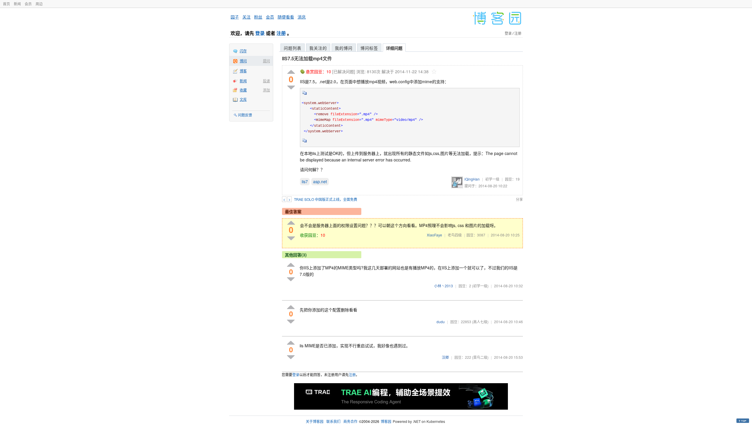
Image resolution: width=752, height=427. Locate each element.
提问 (266, 60)
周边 (39, 3)
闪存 (243, 50)
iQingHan (472, 178)
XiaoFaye (434, 234)
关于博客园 (314, 421)
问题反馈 (245, 114)
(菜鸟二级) (480, 357)
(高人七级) (480, 321)
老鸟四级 (455, 234)
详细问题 (394, 48)
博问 (243, 60)
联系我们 (333, 421)
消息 (302, 17)
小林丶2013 (443, 285)
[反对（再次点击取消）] (291, 87)
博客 (243, 70)
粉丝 (258, 17)
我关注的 (318, 48)
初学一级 (492, 178)
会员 (28, 3)
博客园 (386, 421)
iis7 (305, 181)
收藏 (243, 89)
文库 (243, 99)
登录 (260, 33)
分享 (519, 199)
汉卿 (445, 357)
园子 (235, 17)
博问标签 (369, 48)
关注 (246, 17)
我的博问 (343, 48)
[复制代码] (305, 95)
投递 (266, 80)
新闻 (17, 3)
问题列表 (292, 48)
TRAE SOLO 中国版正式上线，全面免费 (325, 199)
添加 (266, 89)
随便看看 (286, 17)
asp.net (320, 181)
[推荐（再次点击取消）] (291, 72)
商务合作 (350, 421)
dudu (441, 321)
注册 (281, 33)
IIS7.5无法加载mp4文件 (307, 58)
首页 (6, 3)
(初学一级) (480, 285)
